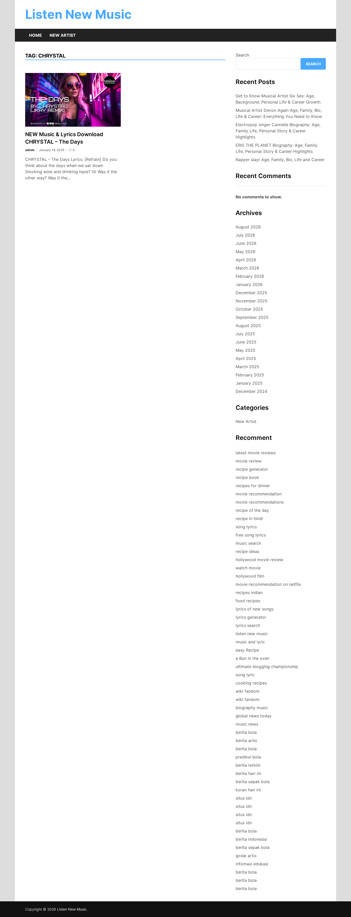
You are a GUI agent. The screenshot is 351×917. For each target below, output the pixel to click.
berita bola (246, 732)
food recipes (248, 600)
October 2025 (249, 309)
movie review (249, 461)
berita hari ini (248, 773)
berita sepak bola (253, 781)
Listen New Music (78, 14)
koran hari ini (248, 789)
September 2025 (252, 317)
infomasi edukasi (252, 863)
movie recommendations (260, 502)
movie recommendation (259, 493)
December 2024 (251, 391)
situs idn (244, 798)
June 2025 (246, 342)
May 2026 (245, 251)
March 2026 (247, 268)
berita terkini (248, 765)
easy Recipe (247, 650)
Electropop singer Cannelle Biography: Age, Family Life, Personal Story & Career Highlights (278, 131)
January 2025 (249, 383)
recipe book (247, 477)
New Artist (63, 35)
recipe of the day (252, 510)
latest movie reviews (256, 452)
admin (29, 150)
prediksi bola (248, 756)
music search (248, 543)
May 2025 (245, 350)
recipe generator (252, 469)
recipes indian (249, 592)
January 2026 (249, 284)
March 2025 (247, 366)
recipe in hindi (249, 518)
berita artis (246, 740)
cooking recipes (251, 683)
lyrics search (248, 625)
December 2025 (251, 292)
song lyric (245, 674)
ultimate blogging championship (267, 666)
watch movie (248, 567)
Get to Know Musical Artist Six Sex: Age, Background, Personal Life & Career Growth (278, 99)
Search (242, 55)
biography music (252, 707)
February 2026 (250, 276)
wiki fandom (248, 691)
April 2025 (246, 358)
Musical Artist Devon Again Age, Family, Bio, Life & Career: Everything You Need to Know (279, 113)
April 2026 (246, 259)
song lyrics (246, 526)
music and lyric (250, 641)
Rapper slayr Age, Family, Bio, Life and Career (280, 159)
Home (35, 35)
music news (247, 724)
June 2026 (246, 243)
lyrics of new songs (254, 609)
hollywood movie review (259, 559)
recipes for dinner (253, 485)
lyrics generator (251, 617)
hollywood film (250, 576)
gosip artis (246, 855)
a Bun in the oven (252, 658)
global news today (254, 715)
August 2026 (248, 226)
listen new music (252, 633)
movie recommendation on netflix (268, 584)
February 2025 (250, 374)
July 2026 (245, 235)
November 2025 (251, 300)
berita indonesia (251, 839)
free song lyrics (251, 535)
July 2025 (245, 333)
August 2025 (248, 325)
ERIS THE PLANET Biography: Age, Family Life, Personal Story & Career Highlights (276, 148)
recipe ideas (247, 551)
